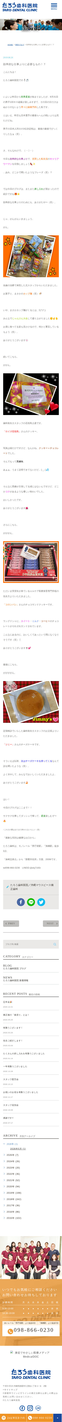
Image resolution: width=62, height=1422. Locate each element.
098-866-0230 (34, 1330)
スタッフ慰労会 (11, 1079)
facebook (21, 902)
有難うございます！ (13, 1028)
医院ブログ (19, 45)
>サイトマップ (10, 1390)
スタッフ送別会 (11, 1105)
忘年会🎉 (7, 1002)
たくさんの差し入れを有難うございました (24, 1053)
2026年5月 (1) (18, 1148)
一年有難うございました (15, 1066)
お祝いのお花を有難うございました (20, 1092)
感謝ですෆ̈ (8, 1118)
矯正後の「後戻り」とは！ (16, 1015)
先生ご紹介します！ (13, 1040)
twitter (41, 902)
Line (31, 902)
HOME (10, 45)
